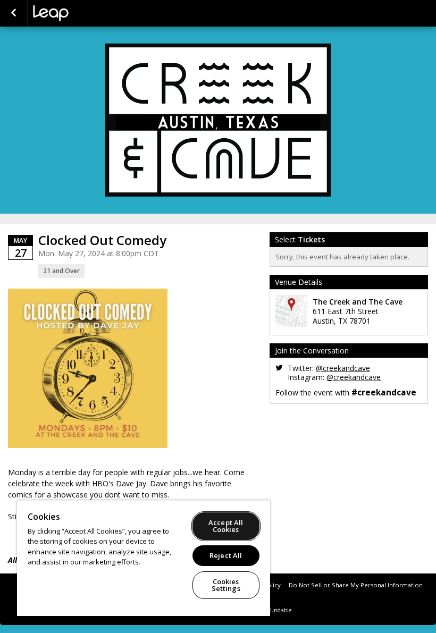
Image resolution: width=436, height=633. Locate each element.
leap (86, 13)
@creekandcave (343, 368)
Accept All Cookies (225, 526)
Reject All (225, 555)
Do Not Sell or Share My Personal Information (356, 585)
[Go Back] (13, 13)
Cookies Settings (226, 585)
